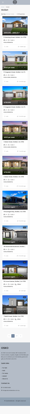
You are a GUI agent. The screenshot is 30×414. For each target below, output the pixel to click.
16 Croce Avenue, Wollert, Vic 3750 (15, 281)
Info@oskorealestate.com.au (11, 390)
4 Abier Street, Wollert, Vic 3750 (14, 142)
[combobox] (11, 14)
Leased (4, 376)
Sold (3, 370)
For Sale (4, 368)
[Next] (20, 335)
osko (7, 46)
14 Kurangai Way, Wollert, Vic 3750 (15, 212)
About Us (5, 379)
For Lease (5, 373)
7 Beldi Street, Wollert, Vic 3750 (14, 316)
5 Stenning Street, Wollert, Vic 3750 (15, 37)
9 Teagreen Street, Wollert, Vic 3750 (15, 72)
